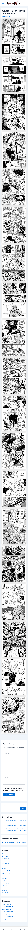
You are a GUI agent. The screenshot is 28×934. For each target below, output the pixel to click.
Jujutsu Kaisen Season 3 (8, 916)
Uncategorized (5, 919)
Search (3, 805)
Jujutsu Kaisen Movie (7, 909)
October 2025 (5, 863)
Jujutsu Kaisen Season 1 (8, 911)
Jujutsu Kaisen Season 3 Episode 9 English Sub (14, 828)
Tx (2, 842)
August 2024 (5, 875)
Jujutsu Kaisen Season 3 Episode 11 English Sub (14, 823)
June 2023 (4, 888)
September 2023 (6, 883)
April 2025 (4, 868)
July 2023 (4, 885)
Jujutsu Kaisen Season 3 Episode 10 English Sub (14, 825)
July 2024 (4, 878)
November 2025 (6, 861)
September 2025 (6, 866)
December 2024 (6, 871)
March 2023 (5, 893)
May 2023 (4, 890)
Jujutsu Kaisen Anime (7, 904)
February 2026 (5, 856)
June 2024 (4, 880)
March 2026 (5, 853)
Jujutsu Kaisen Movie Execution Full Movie (15, 842)
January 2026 (5, 858)
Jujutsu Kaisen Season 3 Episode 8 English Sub (14, 830)
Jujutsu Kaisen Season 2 (8, 914)
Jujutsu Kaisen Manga (7, 906)
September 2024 (6, 873)
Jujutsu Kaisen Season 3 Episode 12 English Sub (14, 820)
